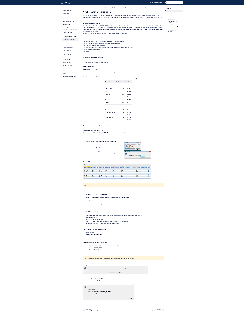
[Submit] (167, 3)
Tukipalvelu (65, 73)
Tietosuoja (64, 68)
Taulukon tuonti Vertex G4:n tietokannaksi (172, 31)
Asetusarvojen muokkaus (68, 44)
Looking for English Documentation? (155, 2)
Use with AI (143, 7)
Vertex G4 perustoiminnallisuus (68, 21)
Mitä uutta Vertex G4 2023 (67, 16)
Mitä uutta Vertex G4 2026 (67, 7)
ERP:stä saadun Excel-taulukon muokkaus (173, 22)
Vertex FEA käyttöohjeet (67, 59)
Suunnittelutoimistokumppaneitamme (69, 76)
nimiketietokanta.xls (107, 125)
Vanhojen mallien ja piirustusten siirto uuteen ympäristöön (70, 54)
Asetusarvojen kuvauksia (68, 47)
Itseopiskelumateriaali (67, 62)
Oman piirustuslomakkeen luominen (70, 36)
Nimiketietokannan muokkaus (173, 10)
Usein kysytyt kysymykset (67, 65)
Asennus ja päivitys (66, 24)
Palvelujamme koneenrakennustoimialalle (70, 70)
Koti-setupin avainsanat (68, 50)
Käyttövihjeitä (65, 57)
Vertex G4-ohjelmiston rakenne (69, 42)
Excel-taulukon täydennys (172, 24)
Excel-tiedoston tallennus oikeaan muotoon (174, 27)
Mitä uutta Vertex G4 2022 (67, 18)
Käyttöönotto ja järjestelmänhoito (69, 27)
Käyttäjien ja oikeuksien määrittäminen (71, 29)
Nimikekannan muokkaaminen (69, 39)
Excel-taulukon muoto (171, 19)
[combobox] (174, 2)
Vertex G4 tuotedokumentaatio (107, 7)
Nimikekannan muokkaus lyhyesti (174, 12)
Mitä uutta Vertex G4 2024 (67, 13)
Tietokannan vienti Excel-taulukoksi (174, 17)
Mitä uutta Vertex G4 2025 (67, 10)
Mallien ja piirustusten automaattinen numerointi (68, 33)
